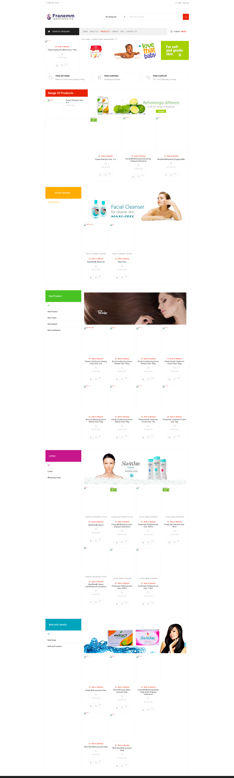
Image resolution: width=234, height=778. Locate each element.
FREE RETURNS (63, 76)
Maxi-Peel (122, 262)
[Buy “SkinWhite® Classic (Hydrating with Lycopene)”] (90, 602)
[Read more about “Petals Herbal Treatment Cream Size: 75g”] (143, 437)
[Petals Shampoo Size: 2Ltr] (56, 108)
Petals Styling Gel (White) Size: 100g (62, 50)
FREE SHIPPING (111, 76)
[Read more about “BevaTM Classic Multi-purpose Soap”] (116, 707)
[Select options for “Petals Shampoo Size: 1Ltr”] (100, 174)
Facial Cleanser (92, 254)
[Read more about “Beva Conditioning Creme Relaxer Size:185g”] (90, 437)
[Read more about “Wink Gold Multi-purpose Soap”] (90, 762)
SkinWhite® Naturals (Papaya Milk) (171, 159)
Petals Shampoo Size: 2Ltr (74, 101)
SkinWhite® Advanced (96, 262)
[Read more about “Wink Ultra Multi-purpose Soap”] (116, 765)
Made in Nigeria (125, 578)
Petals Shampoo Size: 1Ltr (105, 159)
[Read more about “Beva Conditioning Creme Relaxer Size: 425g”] (116, 379)
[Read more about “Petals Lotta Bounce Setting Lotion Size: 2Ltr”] (90, 379)
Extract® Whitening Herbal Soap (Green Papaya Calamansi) (148, 692)
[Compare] (62, 65)
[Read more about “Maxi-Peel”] (116, 277)
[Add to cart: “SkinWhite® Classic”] (90, 540)
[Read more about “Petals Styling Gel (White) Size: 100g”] (57, 65)
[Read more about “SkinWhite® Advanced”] (90, 277)
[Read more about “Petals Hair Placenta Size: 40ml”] (169, 542)
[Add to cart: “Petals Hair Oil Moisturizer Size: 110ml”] (143, 603)
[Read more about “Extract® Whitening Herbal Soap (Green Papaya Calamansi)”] (143, 709)
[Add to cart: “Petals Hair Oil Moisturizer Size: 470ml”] (116, 603)
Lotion (115, 578)
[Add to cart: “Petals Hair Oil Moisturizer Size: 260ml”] (143, 542)
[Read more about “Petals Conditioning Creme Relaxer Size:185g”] (116, 437)
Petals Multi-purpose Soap (95, 690)
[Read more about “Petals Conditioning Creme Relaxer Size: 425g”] (143, 379)
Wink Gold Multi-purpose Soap (96, 747)
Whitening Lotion (99, 517)
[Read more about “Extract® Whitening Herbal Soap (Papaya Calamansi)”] (133, 176)
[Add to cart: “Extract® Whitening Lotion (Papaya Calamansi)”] (116, 542)
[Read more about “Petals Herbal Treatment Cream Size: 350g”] (169, 379)
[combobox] (115, 17)
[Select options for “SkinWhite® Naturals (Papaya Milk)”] (166, 174)
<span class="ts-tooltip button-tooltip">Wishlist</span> (67, 64)
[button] (62, 46)
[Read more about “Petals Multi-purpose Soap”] (90, 705)
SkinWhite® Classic (96, 525)
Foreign (102, 254)
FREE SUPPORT (160, 76)
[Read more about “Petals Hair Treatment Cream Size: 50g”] (169, 437)
